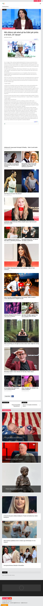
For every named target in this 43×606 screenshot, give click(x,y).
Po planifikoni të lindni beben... (14, 438)
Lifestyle (4, 9)
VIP (3, 496)
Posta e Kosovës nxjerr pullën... (14, 489)
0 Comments (6, 28)
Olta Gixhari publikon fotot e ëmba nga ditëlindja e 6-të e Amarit (20, 541)
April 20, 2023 (12, 28)
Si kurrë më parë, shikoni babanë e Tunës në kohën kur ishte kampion (21, 516)
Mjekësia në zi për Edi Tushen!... (15, 459)
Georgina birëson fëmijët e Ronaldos (14, 565)
